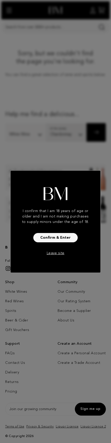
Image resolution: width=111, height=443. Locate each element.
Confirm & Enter (55, 237)
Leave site (56, 253)
